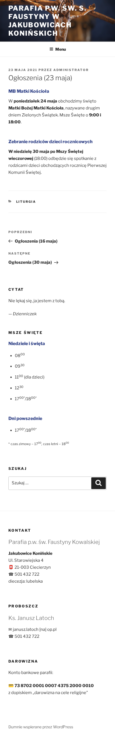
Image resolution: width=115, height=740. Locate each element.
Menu (60, 49)
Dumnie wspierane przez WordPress (40, 726)
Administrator (71, 70)
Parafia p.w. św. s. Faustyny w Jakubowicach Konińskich (47, 20)
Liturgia (26, 202)
